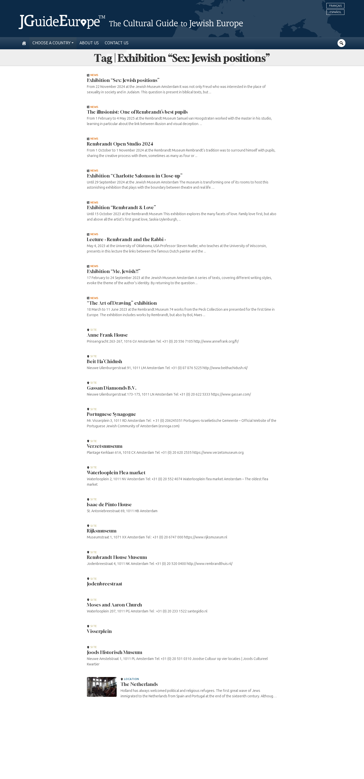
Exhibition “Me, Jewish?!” (113, 271)
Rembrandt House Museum (117, 557)
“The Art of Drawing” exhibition (122, 303)
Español (335, 12)
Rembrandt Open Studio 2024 (120, 144)
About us (89, 43)
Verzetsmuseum (104, 446)
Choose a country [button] (51, 43)
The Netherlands (139, 684)
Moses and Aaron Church (114, 604)
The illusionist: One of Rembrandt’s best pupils (137, 112)
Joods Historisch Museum (114, 652)
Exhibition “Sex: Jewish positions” (123, 80)
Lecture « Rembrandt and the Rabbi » (126, 239)
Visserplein (99, 631)
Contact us (117, 43)
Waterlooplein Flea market (116, 472)
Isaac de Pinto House (109, 504)
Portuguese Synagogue (111, 414)
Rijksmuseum (101, 530)
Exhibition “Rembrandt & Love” (121, 207)
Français (335, 5)
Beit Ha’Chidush (104, 361)
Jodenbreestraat (104, 583)
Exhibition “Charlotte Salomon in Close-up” (134, 175)
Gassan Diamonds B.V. (111, 388)
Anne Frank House (107, 335)
